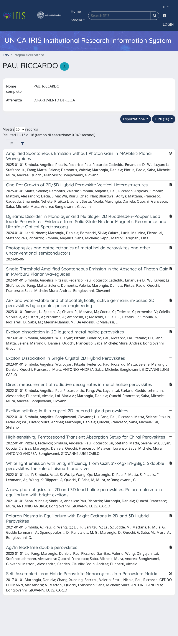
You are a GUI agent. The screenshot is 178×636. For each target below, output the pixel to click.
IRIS (6, 55)
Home (76, 11)
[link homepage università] (49, 16)
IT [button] (164, 7)
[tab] (11, 143)
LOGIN (168, 24)
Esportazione (134, 119)
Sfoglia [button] (76, 20)
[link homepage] (16, 16)
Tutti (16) (162, 119)
